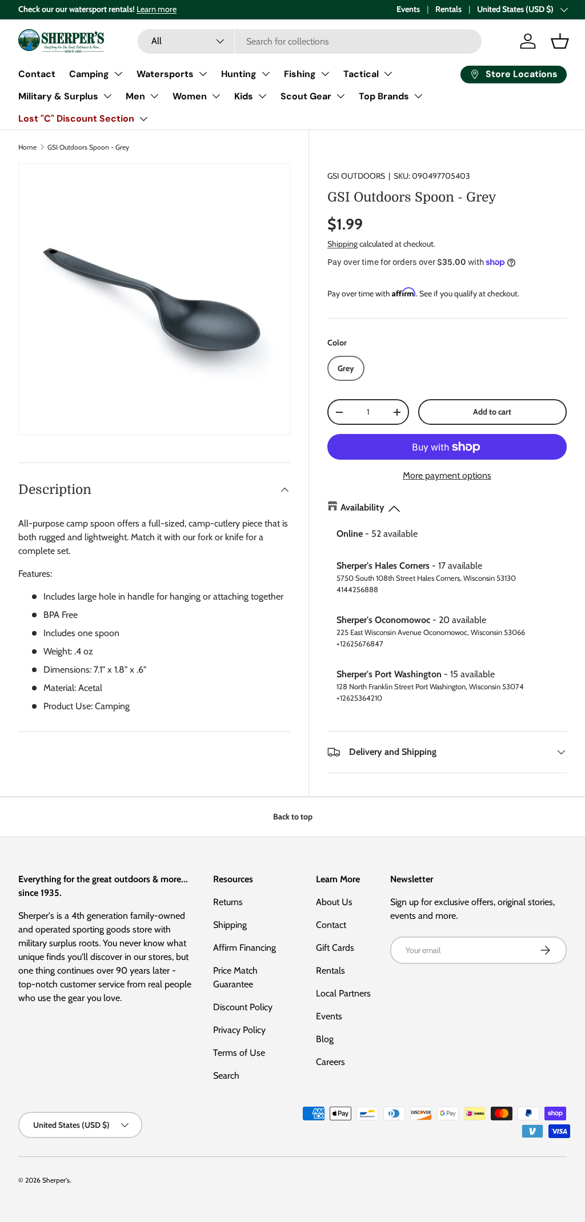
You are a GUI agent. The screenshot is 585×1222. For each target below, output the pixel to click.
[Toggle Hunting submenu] (266, 74)
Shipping (342, 244)
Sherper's (56, 1180)
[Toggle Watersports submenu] (203, 74)
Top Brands (384, 96)
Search (226, 1075)
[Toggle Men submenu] (154, 96)
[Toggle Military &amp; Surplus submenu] (107, 96)
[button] (559, 41)
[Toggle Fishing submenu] (325, 74)
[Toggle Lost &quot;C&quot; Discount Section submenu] (143, 119)
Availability (362, 507)
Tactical (361, 74)
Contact (36, 74)
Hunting (239, 74)
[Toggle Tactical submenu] (388, 74)
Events (408, 9)
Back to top (292, 816)
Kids (243, 96)
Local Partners (343, 993)
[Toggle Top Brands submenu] (418, 96)
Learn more (157, 9)
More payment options (447, 475)
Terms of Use (239, 1052)
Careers (330, 1061)
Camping (89, 74)
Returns (228, 902)
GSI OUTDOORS (356, 176)
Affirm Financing (244, 947)
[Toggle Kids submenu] (262, 96)
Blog (325, 1039)
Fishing (300, 74)
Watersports (165, 74)
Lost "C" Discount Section (76, 118)
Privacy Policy (239, 1029)
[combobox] (309, 41)
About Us (334, 902)
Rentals (448, 9)
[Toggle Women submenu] (216, 96)
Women (190, 96)
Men (135, 96)
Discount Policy (243, 1007)
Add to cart (492, 412)
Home (27, 147)
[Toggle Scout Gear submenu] (340, 96)
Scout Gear (306, 96)
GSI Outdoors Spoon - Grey (88, 147)
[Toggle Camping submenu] (118, 74)
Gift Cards (335, 947)
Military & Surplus (58, 96)
